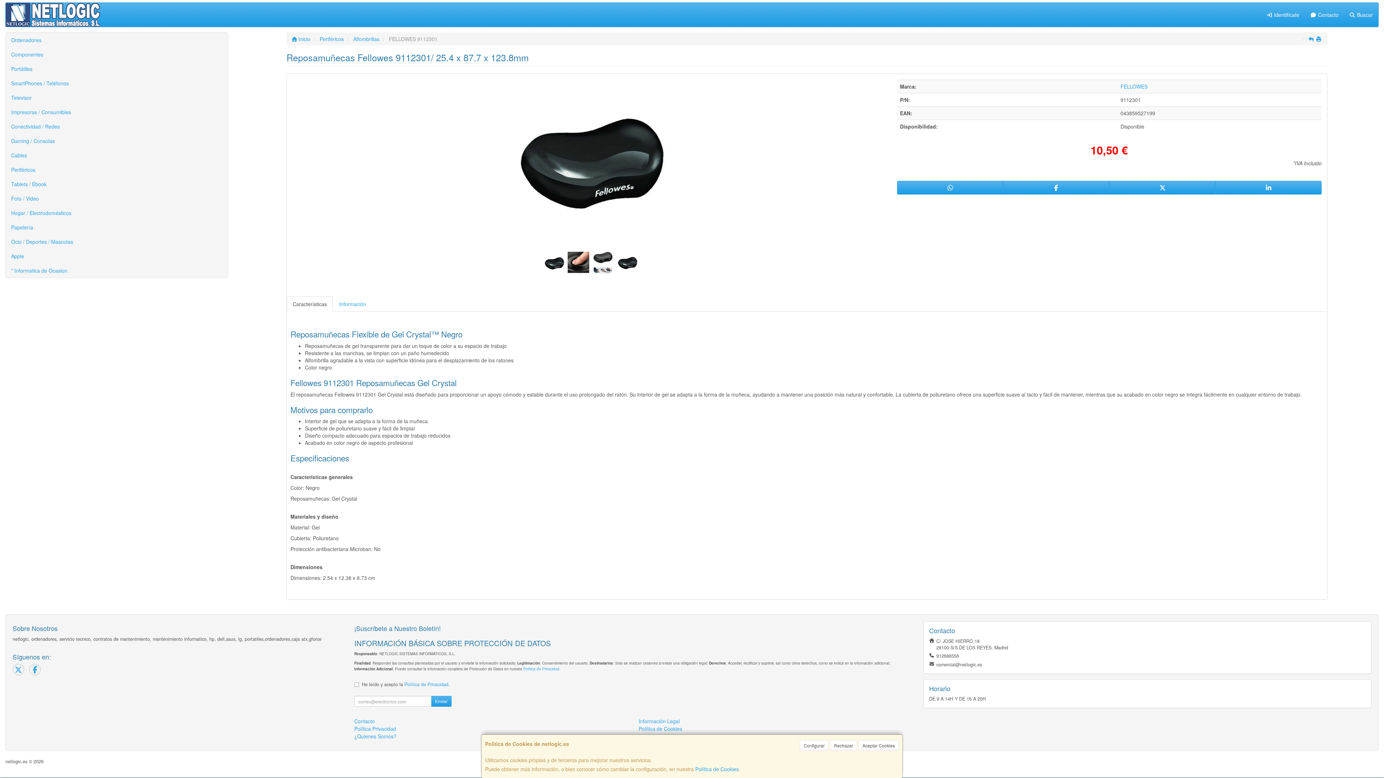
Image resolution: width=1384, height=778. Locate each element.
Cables (19, 155)
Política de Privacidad (541, 668)
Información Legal (659, 721)
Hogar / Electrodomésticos (41, 212)
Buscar (1364, 14)
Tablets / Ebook (28, 184)
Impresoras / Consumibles (41, 112)
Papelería (22, 227)
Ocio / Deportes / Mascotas (42, 241)
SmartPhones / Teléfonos (40, 83)
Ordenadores (26, 40)
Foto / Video (25, 198)
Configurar (814, 745)
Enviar (441, 701)
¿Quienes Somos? (375, 736)
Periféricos (23, 169)
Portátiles (21, 68)
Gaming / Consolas (33, 140)
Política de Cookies (717, 769)
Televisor (21, 97)
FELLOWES (1134, 86)
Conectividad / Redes (35, 126)
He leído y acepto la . (406, 684)
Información (352, 304)
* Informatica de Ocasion (39, 270)
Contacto (1328, 14)
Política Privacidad (375, 728)
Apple (17, 256)
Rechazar (843, 745)
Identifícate (1286, 14)
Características (310, 304)
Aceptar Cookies (878, 745)
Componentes (27, 54)
